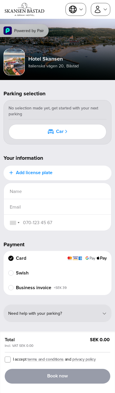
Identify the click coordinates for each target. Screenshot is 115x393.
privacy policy (84, 359)
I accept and (54, 359)
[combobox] (14, 223)
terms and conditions (45, 359)
